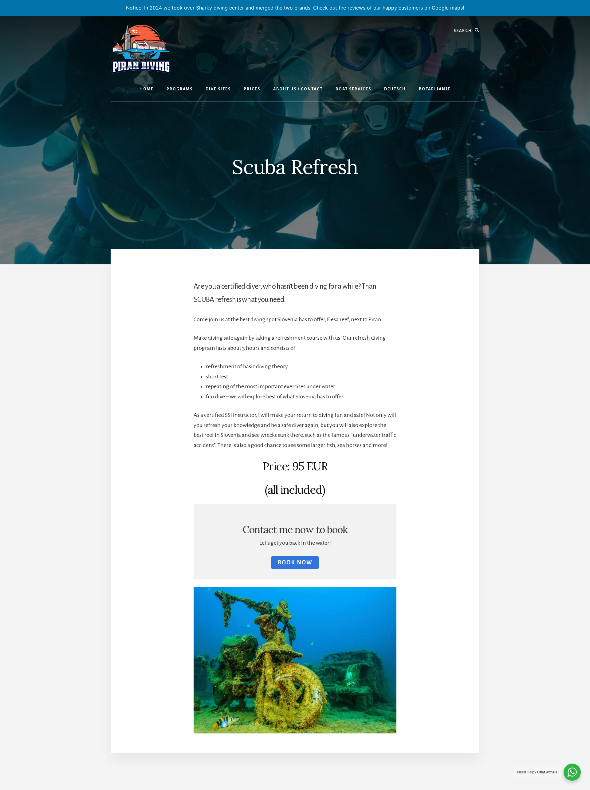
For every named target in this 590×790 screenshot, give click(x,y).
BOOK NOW (295, 562)
